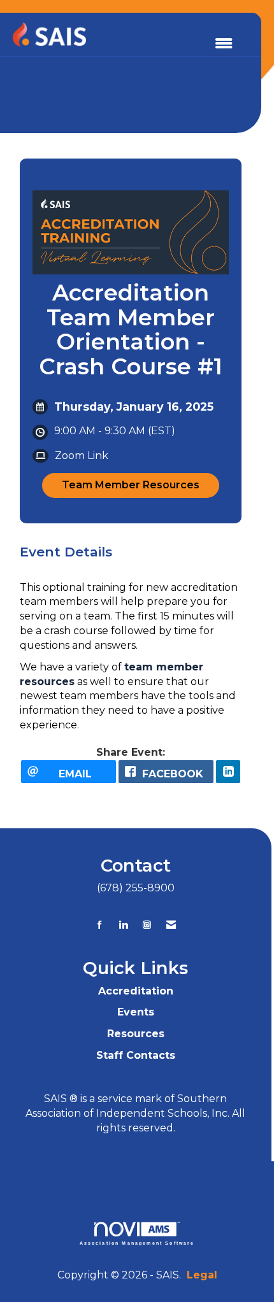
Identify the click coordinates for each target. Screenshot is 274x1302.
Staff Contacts (135, 1055)
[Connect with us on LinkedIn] (123, 925)
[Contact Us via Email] (171, 925)
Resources (135, 1034)
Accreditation (135, 991)
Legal (202, 1275)
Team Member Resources (130, 485)
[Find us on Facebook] (99, 925)
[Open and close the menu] (223, 44)
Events (135, 1012)
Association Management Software (137, 1242)
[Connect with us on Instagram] (146, 925)
